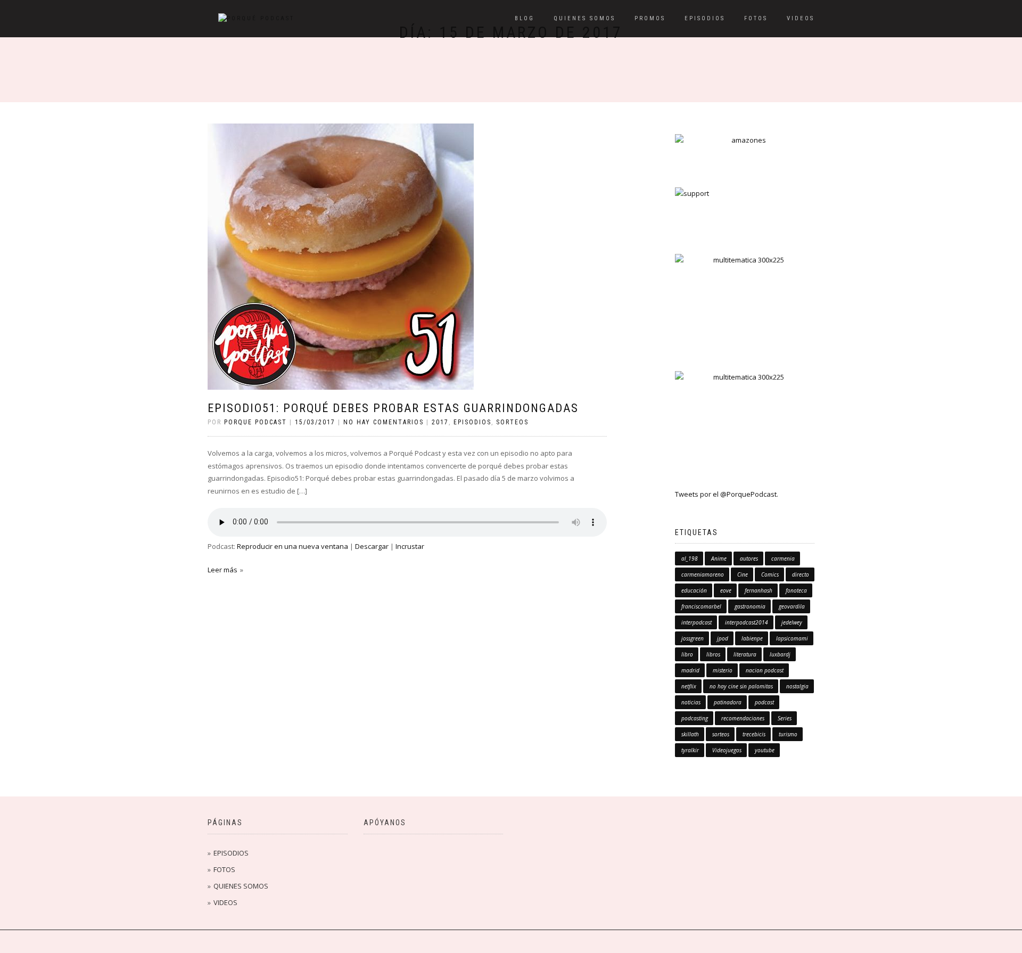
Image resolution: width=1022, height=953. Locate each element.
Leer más (222, 569)
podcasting (694, 718)
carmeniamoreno (702, 574)
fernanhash (758, 590)
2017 (440, 422)
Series (785, 718)
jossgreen (692, 638)
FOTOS (756, 18)
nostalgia (797, 686)
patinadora (727, 702)
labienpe (752, 638)
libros (713, 654)
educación (694, 590)
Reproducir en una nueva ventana (292, 546)
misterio (722, 670)
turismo (788, 734)
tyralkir (690, 750)
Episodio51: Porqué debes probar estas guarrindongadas (393, 408)
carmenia (783, 558)
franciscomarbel (701, 606)
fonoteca (796, 590)
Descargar (372, 546)
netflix (688, 686)
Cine (742, 574)
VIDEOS (800, 18)
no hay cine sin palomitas (741, 686)
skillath (690, 734)
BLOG (524, 18)
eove (725, 590)
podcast (764, 702)
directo (800, 574)
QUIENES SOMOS (584, 18)
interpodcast (696, 622)
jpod (722, 638)
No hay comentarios (383, 422)
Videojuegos (726, 750)
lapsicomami (792, 638)
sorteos (512, 422)
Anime (719, 558)
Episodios (472, 422)
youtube (764, 750)
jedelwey (791, 622)
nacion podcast (765, 670)
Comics (770, 574)
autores (749, 558)
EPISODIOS (705, 18)
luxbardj (780, 654)
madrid (690, 670)
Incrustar (409, 546)
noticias (690, 702)
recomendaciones (742, 718)
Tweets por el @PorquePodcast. (726, 494)
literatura (744, 654)
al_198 (689, 558)
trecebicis (754, 734)
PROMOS (649, 18)
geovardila (792, 606)
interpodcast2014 (746, 622)
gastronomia (750, 606)
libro (687, 654)
